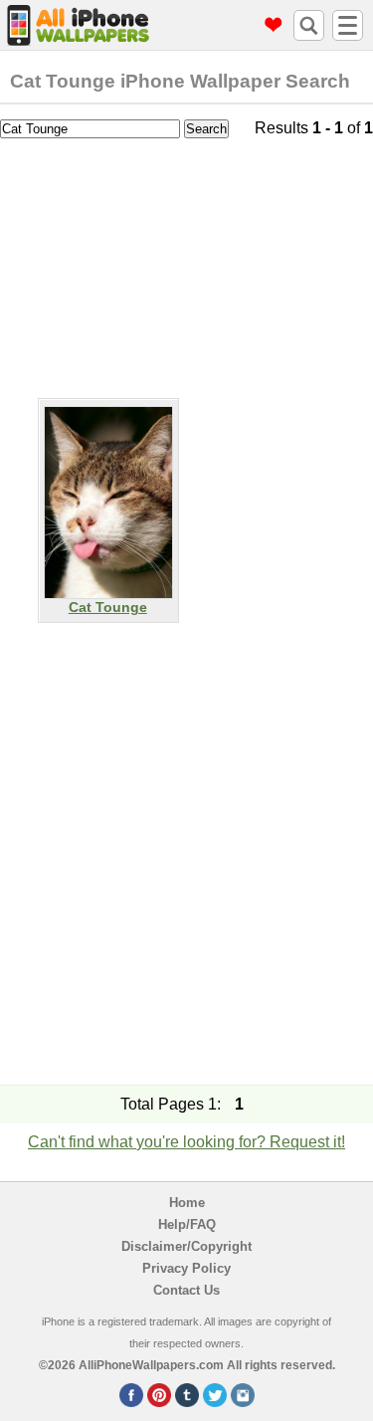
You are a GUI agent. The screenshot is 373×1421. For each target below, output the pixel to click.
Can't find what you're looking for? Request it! (186, 1141)
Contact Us (186, 1290)
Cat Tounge (108, 607)
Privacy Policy (186, 1268)
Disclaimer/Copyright (186, 1246)
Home (187, 1202)
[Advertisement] (187, 263)
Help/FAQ (187, 1224)
